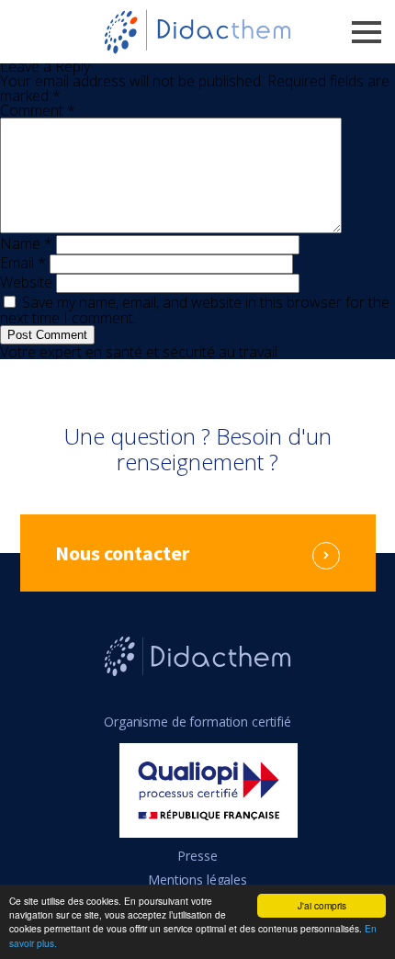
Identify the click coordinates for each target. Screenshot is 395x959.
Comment (37, 110)
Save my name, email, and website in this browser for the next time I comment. (194, 310)
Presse (197, 855)
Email (23, 263)
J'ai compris (322, 905)
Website (26, 282)
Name (26, 243)
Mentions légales (197, 879)
